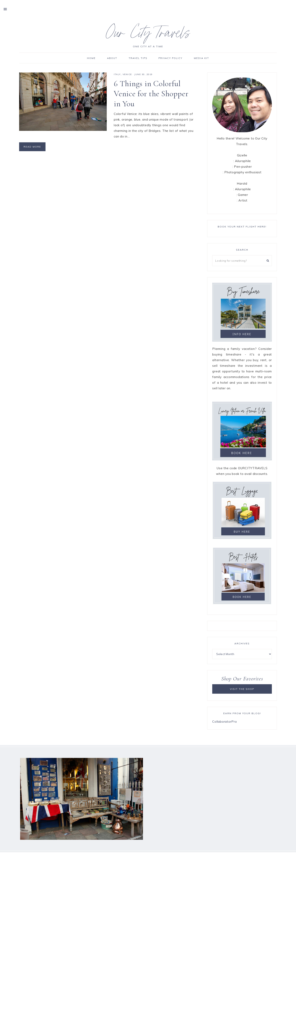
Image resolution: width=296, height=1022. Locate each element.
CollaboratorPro (224, 721)
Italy (117, 74)
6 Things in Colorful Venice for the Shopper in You (151, 94)
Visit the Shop (242, 688)
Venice (127, 74)
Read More (32, 146)
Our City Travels (148, 35)
